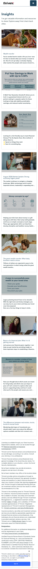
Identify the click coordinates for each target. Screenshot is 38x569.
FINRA (9, 502)
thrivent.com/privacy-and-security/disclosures (18, 508)
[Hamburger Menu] (33, 3)
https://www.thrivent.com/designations (16, 533)
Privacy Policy (23, 556)
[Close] (29, 551)
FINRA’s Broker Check (19, 521)
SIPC (15, 502)
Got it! (16, 564)
